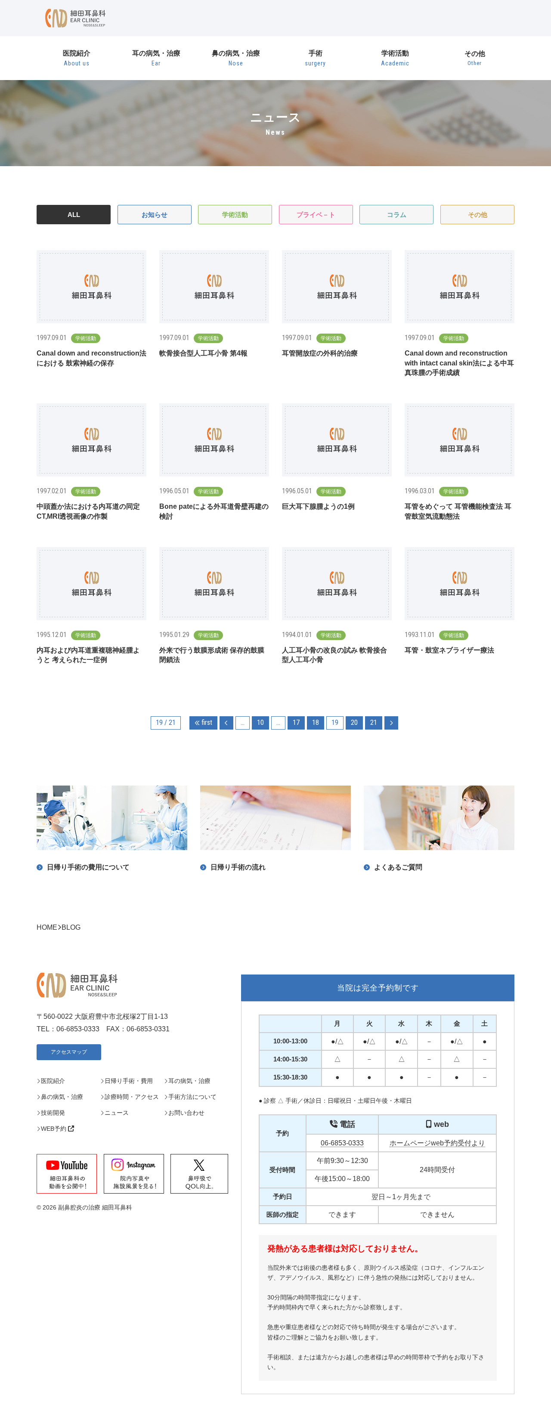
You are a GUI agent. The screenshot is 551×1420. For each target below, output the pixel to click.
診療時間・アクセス (132, 1096)
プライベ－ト (316, 214)
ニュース (117, 1112)
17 (296, 722)
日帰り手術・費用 (129, 1080)
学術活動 (395, 58)
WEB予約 (54, 1128)
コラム (396, 214)
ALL (74, 214)
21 (373, 722)
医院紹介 (76, 58)
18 (315, 722)
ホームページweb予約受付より (437, 1143)
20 (354, 722)
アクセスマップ (69, 1052)
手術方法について (192, 1096)
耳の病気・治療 (156, 58)
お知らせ (154, 214)
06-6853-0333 (342, 1143)
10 (260, 722)
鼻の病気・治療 (236, 58)
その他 (474, 58)
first (206, 722)
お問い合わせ (186, 1112)
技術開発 (53, 1112)
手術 (315, 58)
